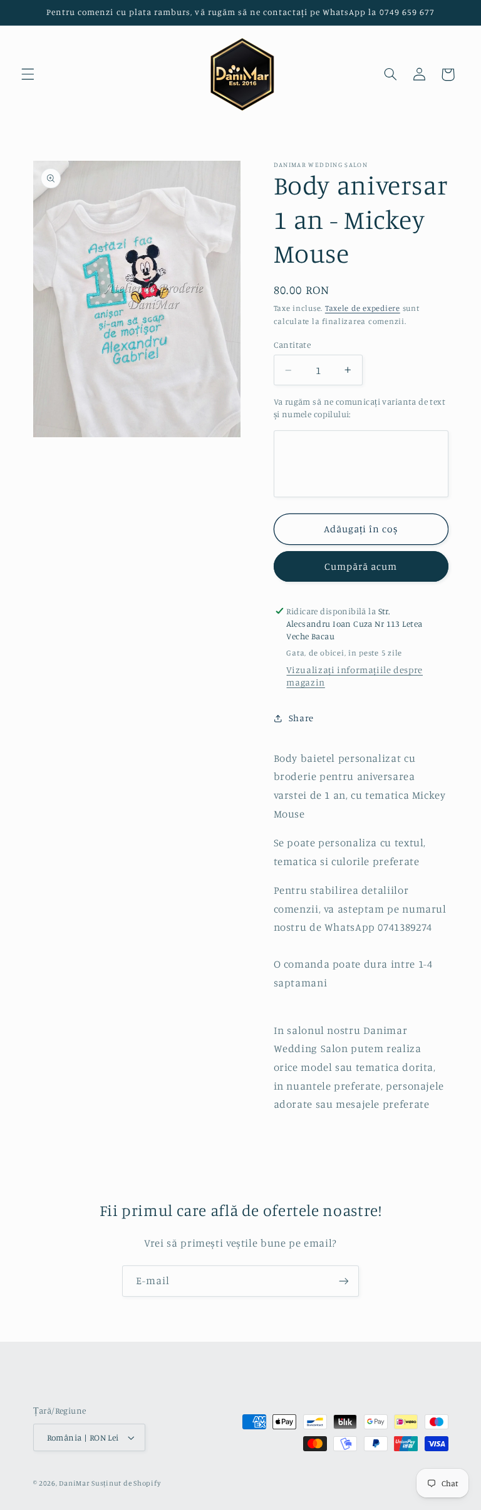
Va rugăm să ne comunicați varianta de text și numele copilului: (360, 408)
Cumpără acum (361, 566)
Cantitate (292, 345)
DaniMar (75, 1483)
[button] (27, 74)
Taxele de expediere (362, 308)
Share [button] (301, 717)
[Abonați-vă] (343, 1280)
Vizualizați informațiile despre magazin (354, 675)
